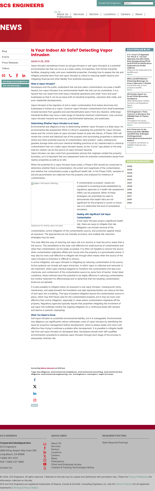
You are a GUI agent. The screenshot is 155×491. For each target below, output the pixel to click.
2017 (129, 196)
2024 (129, 173)
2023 (129, 176)
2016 (129, 199)
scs (70, 374)
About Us (62, 14)
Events (5, 57)
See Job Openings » (12, 85)
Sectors (94, 14)
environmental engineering (54, 374)
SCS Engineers (79, 374)
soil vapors (92, 374)
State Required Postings (115, 442)
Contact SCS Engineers (109, 3)
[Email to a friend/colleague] (4, 76)
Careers (125, 14)
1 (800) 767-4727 (9, 458)
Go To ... (58, 12)
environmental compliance (64, 372)
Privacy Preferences (138, 476)
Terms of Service (124, 484)
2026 (129, 166)
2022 (129, 179)
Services (78, 14)
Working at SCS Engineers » (15, 81)
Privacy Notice (30, 487)
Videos (5, 68)
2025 (129, 169)
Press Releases (10, 62)
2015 (129, 203)
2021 (129, 183)
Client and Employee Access (66, 464)
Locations (110, 14)
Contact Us (6, 467)
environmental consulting (90, 372)
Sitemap (17, 487)
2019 (129, 189)
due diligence (43, 372)
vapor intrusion (106, 374)
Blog (4, 51)
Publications (64, 17)
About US (56, 443)
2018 (129, 193)
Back (34, 405)
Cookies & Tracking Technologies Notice (72, 467)
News (138, 14)
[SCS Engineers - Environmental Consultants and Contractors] (22, 6)
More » (130, 74)
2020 (129, 186)
